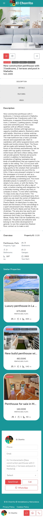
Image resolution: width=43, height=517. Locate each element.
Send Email (13, 482)
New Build (31, 62)
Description (22, 82)
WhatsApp (23, 488)
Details (21, 88)
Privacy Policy (8, 507)
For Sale (15, 62)
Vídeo (21, 100)
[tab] (6, 56)
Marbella (23, 62)
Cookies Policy (23, 507)
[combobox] (21, 475)
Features (21, 94)
